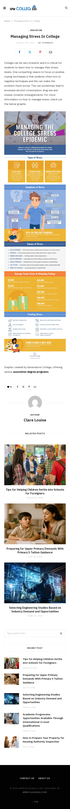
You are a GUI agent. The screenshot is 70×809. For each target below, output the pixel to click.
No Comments (45, 43)
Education (36, 30)
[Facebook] (19, 51)
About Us (44, 778)
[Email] (50, 51)
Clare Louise (35, 419)
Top (35, 802)
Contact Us (27, 778)
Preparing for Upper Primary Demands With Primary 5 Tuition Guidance (35, 550)
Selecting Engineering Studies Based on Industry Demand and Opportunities (35, 609)
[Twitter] (30, 51)
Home (7, 21)
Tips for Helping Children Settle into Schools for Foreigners (35, 491)
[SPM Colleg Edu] (23, 8)
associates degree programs (30, 371)
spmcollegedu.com (35, 792)
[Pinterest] (40, 51)
